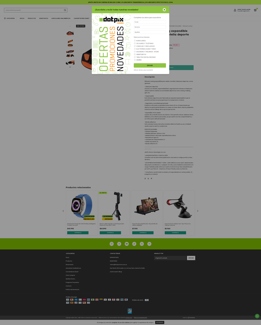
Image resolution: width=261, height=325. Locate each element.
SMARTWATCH (141, 54)
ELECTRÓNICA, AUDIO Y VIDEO (146, 49)
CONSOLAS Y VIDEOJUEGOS (145, 46)
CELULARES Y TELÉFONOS (144, 43)
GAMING (139, 60)
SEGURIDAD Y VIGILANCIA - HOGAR (147, 52)
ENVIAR (150, 65)
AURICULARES (141, 41)
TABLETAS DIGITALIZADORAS (146, 57)
